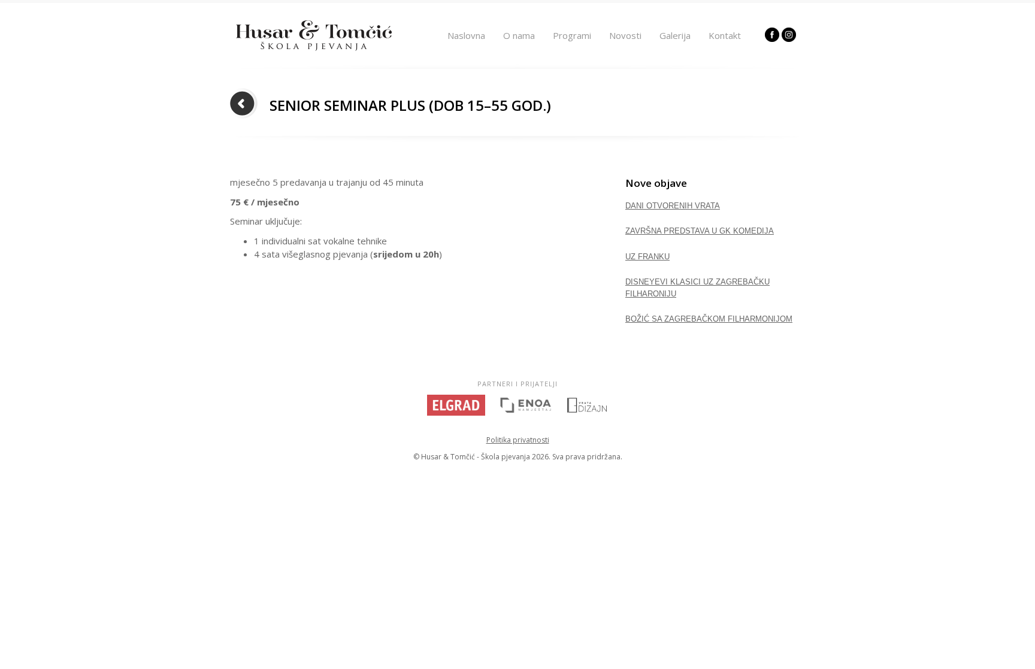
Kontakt (725, 35)
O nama (519, 35)
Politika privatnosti (517, 440)
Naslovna (466, 35)
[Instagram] (789, 38)
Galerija (675, 35)
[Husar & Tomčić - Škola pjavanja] (314, 47)
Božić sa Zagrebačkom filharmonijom (708, 318)
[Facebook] (772, 38)
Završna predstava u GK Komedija (699, 230)
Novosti (625, 35)
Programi (572, 35)
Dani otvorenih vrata (672, 205)
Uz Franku (647, 256)
